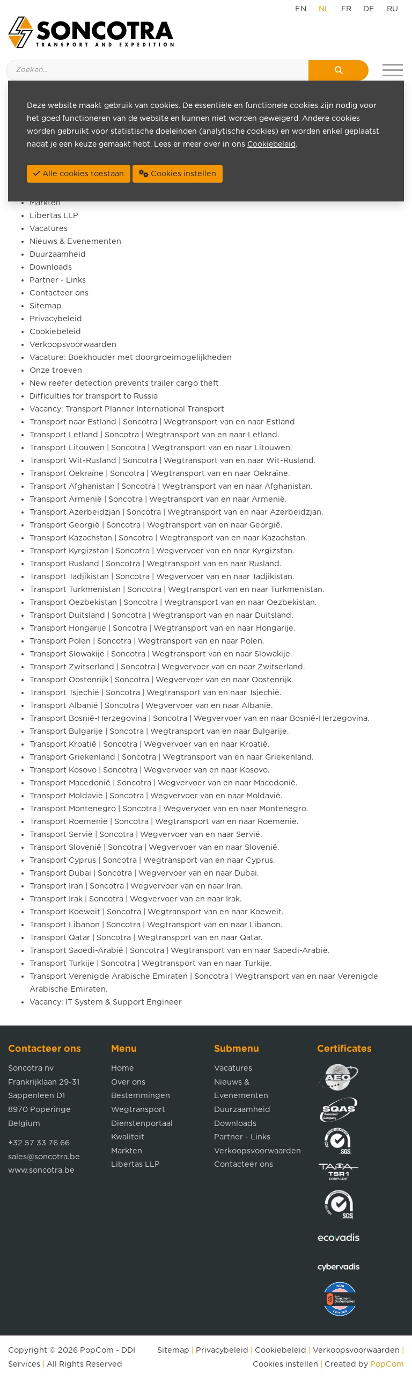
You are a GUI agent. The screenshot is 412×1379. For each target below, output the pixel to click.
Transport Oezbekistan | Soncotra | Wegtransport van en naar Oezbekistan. (173, 602)
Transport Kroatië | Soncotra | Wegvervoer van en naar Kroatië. (150, 744)
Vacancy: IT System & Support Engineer (106, 1002)
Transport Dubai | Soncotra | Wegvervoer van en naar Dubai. (144, 873)
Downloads (51, 267)
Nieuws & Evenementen (75, 241)
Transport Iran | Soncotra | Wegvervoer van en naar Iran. (136, 886)
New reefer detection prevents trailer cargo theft (124, 383)
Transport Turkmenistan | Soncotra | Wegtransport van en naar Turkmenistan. (177, 590)
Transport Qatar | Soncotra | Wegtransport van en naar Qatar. (146, 938)
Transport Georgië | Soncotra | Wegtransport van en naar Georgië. (156, 525)
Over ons (128, 1082)
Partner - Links (58, 280)
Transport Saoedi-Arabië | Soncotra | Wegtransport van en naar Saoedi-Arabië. (180, 951)
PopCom (97, 1350)
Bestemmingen (140, 1096)
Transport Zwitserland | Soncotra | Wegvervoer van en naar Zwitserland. (167, 667)
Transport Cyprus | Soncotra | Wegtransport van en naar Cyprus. (152, 860)
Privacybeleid (56, 319)
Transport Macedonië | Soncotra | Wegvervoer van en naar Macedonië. (164, 783)
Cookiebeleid (55, 332)
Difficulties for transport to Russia (94, 396)
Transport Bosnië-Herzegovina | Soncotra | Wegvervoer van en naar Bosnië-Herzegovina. (200, 718)
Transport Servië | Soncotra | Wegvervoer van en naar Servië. (146, 835)
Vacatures (49, 229)
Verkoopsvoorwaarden (73, 345)
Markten (45, 203)
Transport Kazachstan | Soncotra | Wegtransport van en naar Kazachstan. (168, 538)
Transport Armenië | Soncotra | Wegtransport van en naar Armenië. (158, 499)
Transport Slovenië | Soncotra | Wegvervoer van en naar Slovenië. (154, 847)
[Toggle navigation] (393, 70)
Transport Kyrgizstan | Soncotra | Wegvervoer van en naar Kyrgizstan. (162, 551)
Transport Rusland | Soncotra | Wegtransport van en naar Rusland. (156, 564)
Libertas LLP (54, 216)
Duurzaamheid (58, 254)
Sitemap (46, 306)
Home (122, 1068)
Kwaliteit (127, 1137)
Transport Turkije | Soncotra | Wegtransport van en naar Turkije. (151, 963)
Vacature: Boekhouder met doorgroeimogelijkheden (131, 357)
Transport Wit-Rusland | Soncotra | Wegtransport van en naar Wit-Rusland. (173, 461)
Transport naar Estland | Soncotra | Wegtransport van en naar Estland (162, 422)
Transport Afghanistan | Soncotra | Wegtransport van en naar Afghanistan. (171, 486)
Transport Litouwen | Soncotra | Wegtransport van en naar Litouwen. (161, 448)
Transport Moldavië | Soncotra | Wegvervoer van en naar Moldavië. (156, 796)
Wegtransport (138, 1110)
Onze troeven (56, 370)
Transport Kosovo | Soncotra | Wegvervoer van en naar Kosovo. (150, 770)
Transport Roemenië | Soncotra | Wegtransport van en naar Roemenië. (164, 822)
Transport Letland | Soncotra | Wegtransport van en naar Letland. (154, 435)
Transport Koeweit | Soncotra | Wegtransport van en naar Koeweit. (157, 912)
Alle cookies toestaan (82, 174)
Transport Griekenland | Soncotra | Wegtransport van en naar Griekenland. (172, 757)
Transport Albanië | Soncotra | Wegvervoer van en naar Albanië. (151, 706)
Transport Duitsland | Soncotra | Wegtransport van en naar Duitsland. (161, 615)
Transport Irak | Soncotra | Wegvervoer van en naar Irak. (136, 899)
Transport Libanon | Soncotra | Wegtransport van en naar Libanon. (156, 925)
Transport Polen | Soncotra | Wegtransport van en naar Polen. (147, 641)
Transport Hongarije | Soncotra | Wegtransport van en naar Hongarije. (163, 628)
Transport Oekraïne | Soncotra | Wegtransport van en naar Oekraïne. (160, 474)
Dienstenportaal (142, 1124)
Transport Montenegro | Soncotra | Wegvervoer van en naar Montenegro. (169, 809)
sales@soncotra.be (44, 1157)
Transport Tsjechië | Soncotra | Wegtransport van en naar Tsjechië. (156, 693)
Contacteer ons (59, 293)
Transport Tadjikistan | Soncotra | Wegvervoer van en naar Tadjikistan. (162, 577)
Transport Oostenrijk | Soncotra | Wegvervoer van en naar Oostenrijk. (161, 680)
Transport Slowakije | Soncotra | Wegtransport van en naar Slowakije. (161, 654)
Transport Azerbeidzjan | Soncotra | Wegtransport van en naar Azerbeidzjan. (176, 512)
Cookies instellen (285, 1364)
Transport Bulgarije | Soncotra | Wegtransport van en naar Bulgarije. (159, 731)
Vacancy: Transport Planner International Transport (127, 409)
